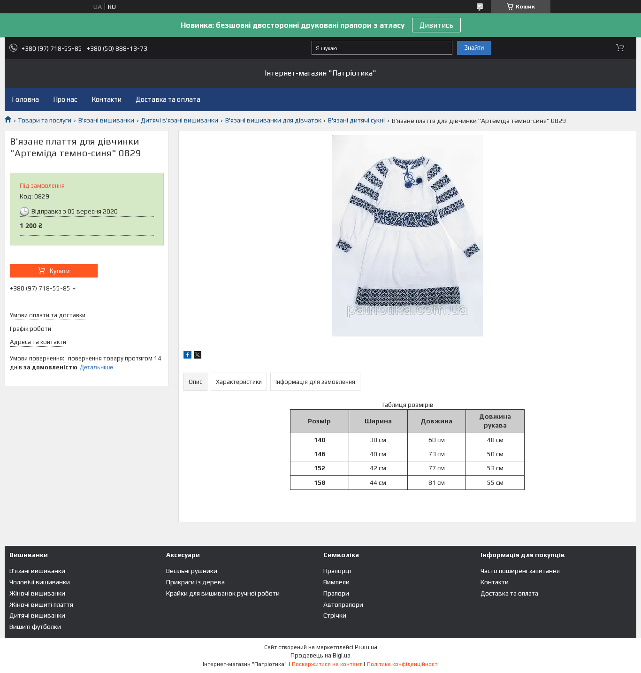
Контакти (107, 99)
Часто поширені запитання (520, 570)
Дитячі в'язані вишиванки (179, 120)
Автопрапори (343, 604)
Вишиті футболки (35, 626)
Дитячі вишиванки (37, 615)
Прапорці (337, 570)
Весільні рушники (191, 570)
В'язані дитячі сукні (356, 120)
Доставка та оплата (168, 99)
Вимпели (336, 582)
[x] (197, 356)
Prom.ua (366, 646)
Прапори (336, 593)
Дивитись (436, 25)
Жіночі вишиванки (37, 593)
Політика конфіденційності (403, 664)
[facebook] (187, 356)
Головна (25, 99)
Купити (59, 271)
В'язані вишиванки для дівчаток (273, 120)
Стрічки (334, 615)
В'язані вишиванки (106, 120)
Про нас (65, 99)
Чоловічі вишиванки (39, 582)
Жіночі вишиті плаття (41, 604)
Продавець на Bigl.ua (320, 655)
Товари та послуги (44, 120)
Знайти (474, 47)
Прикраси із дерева (195, 582)
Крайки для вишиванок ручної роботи (223, 593)
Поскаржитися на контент (327, 664)
